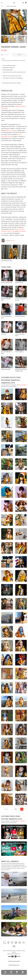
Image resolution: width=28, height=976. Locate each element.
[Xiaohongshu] (19, 942)
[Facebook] (8, 942)
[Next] (25, 22)
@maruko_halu (9, 130)
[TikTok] (16, 942)
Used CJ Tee (11, 231)
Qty (2, 54)
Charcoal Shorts (19, 229)
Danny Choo (12, 240)
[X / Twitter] (4, 942)
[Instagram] (12, 942)
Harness (3, 231)
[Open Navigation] (1, 3)
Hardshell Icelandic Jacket (13, 46)
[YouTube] (23, 942)
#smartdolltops (22, 385)
